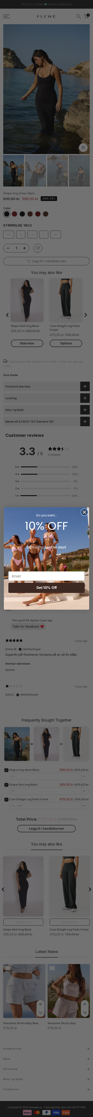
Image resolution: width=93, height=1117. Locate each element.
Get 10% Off (46, 588)
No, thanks (46, 600)
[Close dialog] (84, 512)
